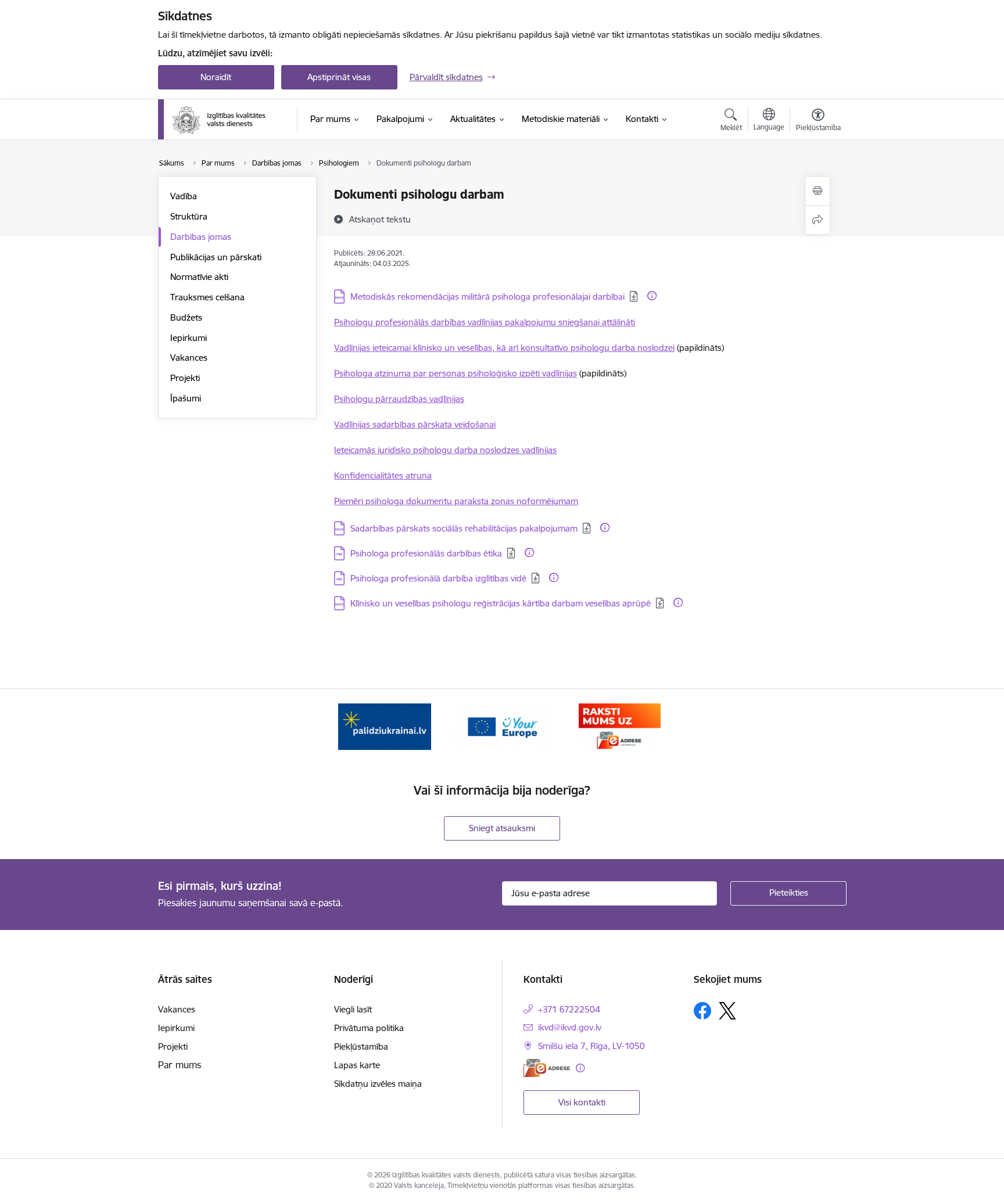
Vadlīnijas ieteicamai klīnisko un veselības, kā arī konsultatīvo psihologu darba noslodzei (504, 347)
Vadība (183, 196)
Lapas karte (357, 1065)
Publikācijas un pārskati (215, 257)
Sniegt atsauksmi (502, 828)
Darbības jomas (200, 236)
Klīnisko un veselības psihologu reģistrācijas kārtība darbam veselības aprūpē (500, 603)
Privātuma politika (369, 1027)
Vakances (188, 357)
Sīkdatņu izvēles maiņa (378, 1083)
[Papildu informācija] (652, 295)
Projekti (185, 377)
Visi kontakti (581, 1102)
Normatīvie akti (199, 276)
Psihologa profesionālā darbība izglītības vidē (438, 578)
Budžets (186, 317)
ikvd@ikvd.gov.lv (569, 1027)
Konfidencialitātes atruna (383, 475)
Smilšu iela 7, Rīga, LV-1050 (591, 1045)
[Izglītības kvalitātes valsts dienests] (227, 120)
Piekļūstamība (361, 1046)
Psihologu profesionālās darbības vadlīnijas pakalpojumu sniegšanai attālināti (484, 322)
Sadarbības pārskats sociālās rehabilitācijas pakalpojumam (464, 528)
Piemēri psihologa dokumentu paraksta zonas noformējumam (456, 501)
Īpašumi (185, 398)
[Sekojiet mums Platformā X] (727, 1010)
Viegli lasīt (353, 1009)
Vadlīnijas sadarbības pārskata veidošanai (415, 424)
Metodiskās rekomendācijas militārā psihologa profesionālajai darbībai (487, 296)
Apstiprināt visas (339, 76)
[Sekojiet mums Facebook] (702, 1010)
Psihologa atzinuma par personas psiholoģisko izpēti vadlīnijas (455, 373)
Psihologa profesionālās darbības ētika (426, 553)
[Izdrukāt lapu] (817, 191)
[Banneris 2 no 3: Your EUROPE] (502, 725)
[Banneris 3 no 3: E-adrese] (620, 725)
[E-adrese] (546, 1068)
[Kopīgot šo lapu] (817, 220)
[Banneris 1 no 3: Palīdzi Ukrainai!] (384, 725)
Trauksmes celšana (207, 297)
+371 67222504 (569, 1009)
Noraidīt (215, 76)
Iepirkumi (188, 337)
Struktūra (188, 216)
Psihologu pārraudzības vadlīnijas (399, 398)
